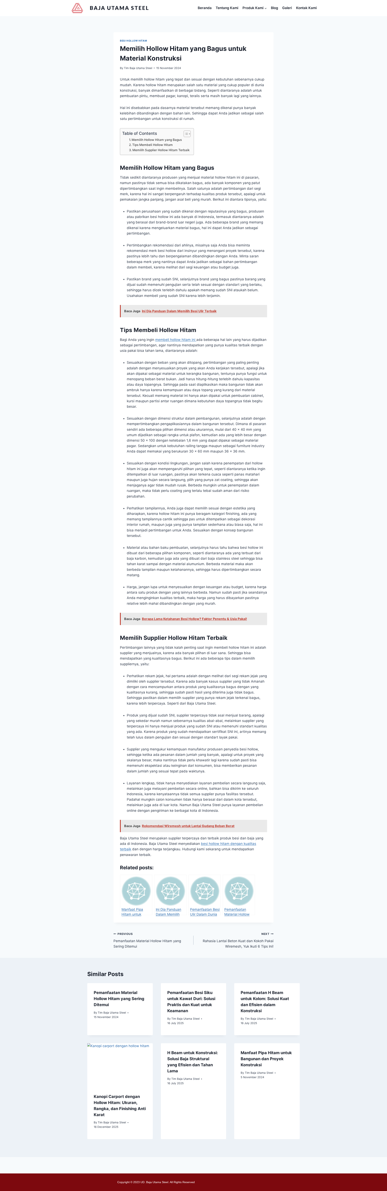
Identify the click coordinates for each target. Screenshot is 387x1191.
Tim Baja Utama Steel (138, 68)
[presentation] (120, 1065)
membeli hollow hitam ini (175, 340)
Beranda (205, 8)
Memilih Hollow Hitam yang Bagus (157, 140)
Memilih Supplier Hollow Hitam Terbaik (161, 150)
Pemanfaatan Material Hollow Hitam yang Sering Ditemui (147, 940)
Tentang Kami (227, 8)
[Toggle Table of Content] (185, 133)
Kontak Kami (306, 8)
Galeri (287, 8)
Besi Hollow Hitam (133, 40)
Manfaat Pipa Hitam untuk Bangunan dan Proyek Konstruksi (266, 1058)
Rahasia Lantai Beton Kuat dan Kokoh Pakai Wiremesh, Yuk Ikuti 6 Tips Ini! (238, 940)
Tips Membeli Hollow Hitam (152, 145)
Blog (274, 8)
